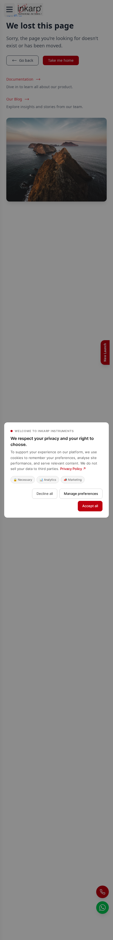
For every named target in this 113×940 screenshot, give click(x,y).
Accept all (90, 506)
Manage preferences (81, 493)
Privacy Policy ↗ (73, 469)
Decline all (45, 493)
